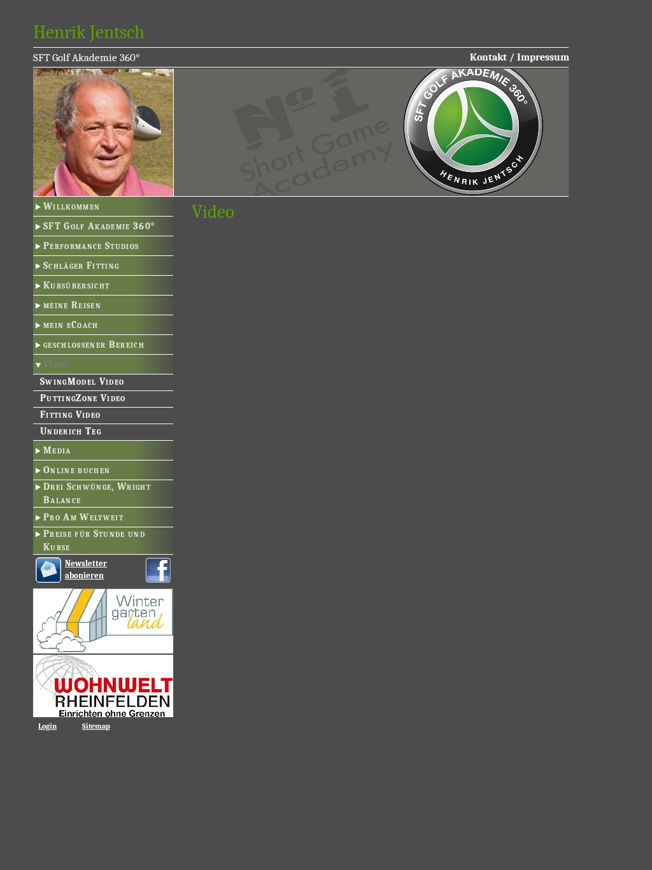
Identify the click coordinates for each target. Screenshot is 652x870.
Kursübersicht (76, 285)
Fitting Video (70, 414)
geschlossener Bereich (94, 344)
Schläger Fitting (81, 265)
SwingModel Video (82, 381)
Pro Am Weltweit (83, 517)
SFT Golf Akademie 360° (99, 226)
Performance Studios (91, 246)
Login (47, 726)
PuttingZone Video (83, 398)
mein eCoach (71, 325)
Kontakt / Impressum (519, 57)
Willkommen (71, 206)
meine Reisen (72, 305)
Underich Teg (70, 431)
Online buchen (76, 470)
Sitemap (96, 726)
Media (57, 450)
